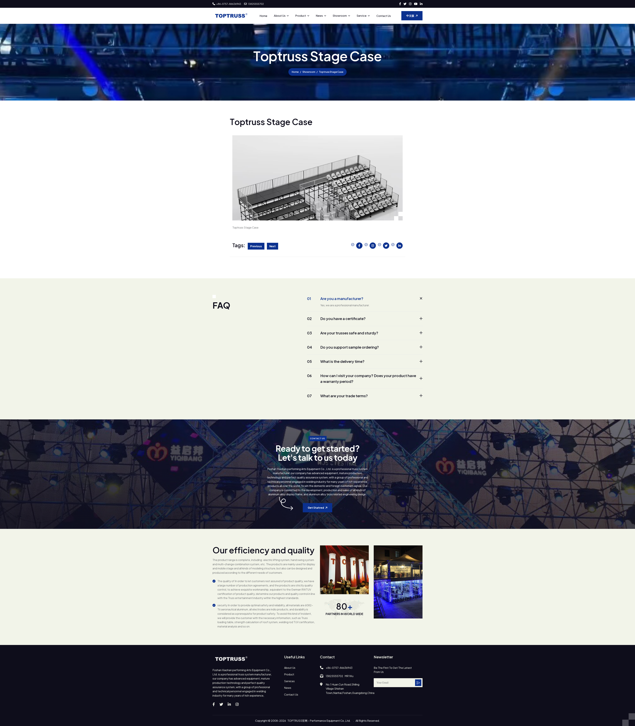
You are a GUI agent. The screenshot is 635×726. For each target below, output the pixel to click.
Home (263, 16)
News (319, 15)
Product (300, 15)
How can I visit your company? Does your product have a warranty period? (361, 378)
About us (279, 15)
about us (289, 667)
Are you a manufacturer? (335, 298)
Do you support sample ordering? (343, 347)
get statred (316, 507)
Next (272, 246)
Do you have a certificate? (336, 318)
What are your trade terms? (337, 395)
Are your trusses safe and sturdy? (342, 333)
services (289, 681)
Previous (256, 246)
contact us (291, 694)
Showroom (340, 15)
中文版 (410, 15)
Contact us (383, 16)
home (295, 71)
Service (361, 15)
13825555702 (256, 3)
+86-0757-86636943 (228, 3)
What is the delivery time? (335, 361)
